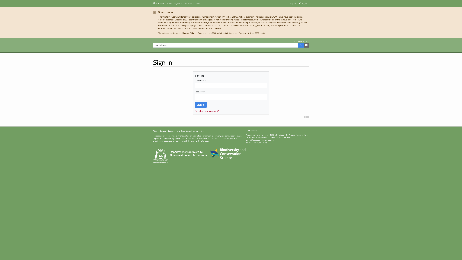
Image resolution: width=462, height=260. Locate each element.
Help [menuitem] (198, 3)
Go (301, 45)
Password (199, 91)
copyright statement (200, 141)
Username (200, 80)
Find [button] (169, 3)
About (155, 131)
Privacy (202, 131)
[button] (178, 3)
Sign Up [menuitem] (293, 3)
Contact (163, 131)
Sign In (201, 104)
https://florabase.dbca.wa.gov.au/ (260, 140)
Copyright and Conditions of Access (183, 131)
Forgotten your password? (207, 111)
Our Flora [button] (188, 3)
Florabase (158, 3)
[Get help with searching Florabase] (306, 45)
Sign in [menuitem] (304, 3)
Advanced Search (301, 41)
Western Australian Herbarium (198, 136)
